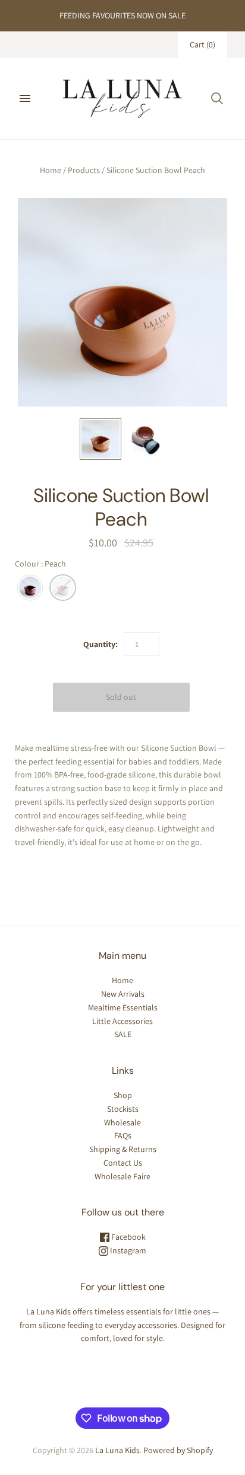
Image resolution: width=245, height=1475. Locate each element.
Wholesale (122, 1122)
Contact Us (122, 1162)
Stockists (123, 1108)
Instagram (127, 1250)
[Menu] (25, 98)
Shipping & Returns (122, 1149)
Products (84, 170)
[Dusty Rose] (30, 588)
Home (50, 170)
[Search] (217, 98)
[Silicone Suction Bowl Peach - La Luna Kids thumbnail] (100, 439)
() (202, 44)
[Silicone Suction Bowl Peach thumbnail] (144, 439)
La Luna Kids (117, 1450)
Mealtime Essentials (123, 1007)
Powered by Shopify (178, 1450)
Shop (123, 1095)
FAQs (122, 1135)
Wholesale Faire (122, 1176)
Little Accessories (122, 1021)
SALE (122, 1034)
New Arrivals (123, 993)
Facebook (127, 1236)
